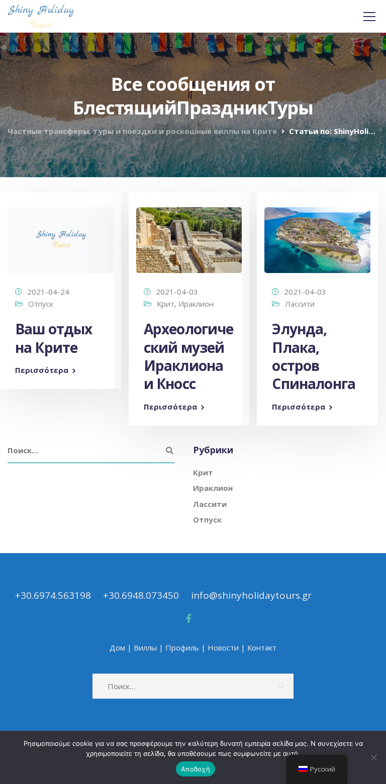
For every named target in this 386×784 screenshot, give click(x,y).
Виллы (145, 647)
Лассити (300, 304)
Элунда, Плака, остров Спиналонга (313, 356)
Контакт (261, 647)
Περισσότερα (41, 370)
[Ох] (373, 757)
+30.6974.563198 (53, 595)
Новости (223, 647)
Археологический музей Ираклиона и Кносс (189, 356)
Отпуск (40, 304)
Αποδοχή (195, 769)
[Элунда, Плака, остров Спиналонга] (317, 235)
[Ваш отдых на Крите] (60, 235)
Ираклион (196, 304)
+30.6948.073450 (141, 595)
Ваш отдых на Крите (53, 337)
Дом (117, 647)
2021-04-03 (177, 292)
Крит (165, 304)
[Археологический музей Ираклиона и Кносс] (189, 235)
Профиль (182, 647)
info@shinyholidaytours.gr (251, 595)
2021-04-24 (48, 292)
